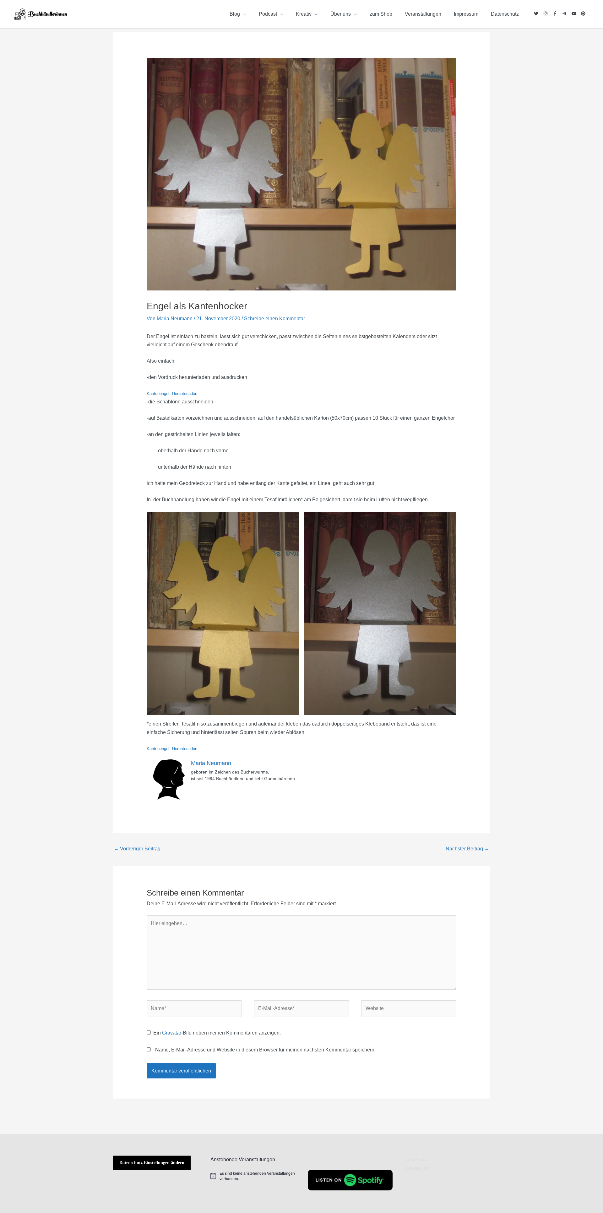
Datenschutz (417, 1168)
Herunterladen (184, 393)
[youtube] (576, 13)
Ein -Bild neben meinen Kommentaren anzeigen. (217, 1032)
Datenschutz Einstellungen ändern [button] (151, 1162)
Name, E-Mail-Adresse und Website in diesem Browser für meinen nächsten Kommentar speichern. (265, 1049)
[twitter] (538, 13)
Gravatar (171, 1032)
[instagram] (548, 13)
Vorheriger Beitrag (137, 848)
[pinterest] (583, 13)
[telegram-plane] (567, 13)
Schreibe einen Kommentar (274, 318)
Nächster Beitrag (467, 848)
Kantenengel (158, 393)
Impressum (416, 1159)
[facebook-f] (557, 13)
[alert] (252, 1176)
